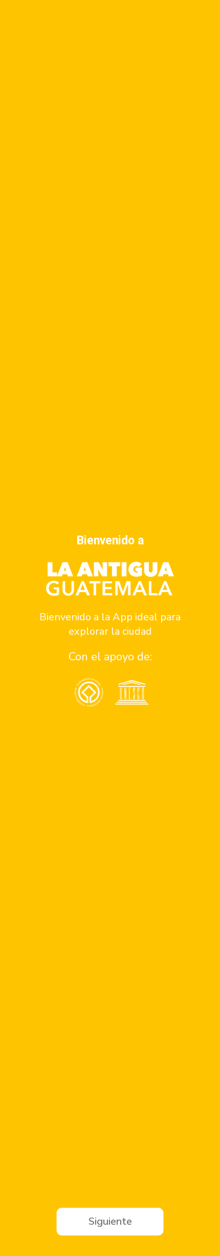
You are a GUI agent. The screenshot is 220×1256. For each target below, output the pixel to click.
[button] (11, 628)
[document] (110, 628)
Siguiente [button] (110, 1221)
